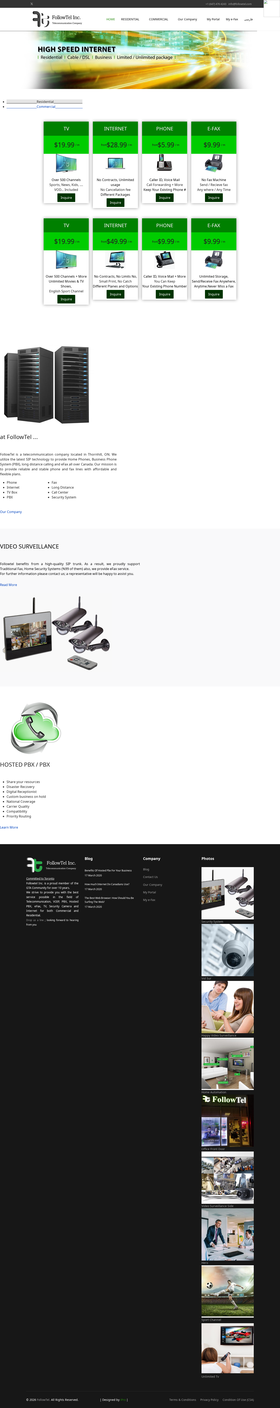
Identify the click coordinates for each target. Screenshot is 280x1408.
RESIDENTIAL (130, 19)
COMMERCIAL (158, 19)
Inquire (66, 197)
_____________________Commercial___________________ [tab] (45, 106)
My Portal (213, 19)
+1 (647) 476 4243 (216, 4)
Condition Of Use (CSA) (238, 1400)
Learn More (9, 827)
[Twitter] (31, 4)
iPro (123, 1400)
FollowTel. (43, 1400)
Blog (146, 869)
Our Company (187, 19)
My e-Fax (232, 19)
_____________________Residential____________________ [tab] (44, 101)
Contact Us (150, 877)
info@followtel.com (240, 4)
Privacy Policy (209, 1400)
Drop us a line (35, 920)
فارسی (248, 19)
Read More (8, 585)
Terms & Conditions (182, 1400)
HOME (110, 19)
